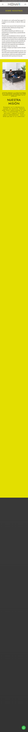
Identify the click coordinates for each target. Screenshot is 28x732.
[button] (3, 4)
